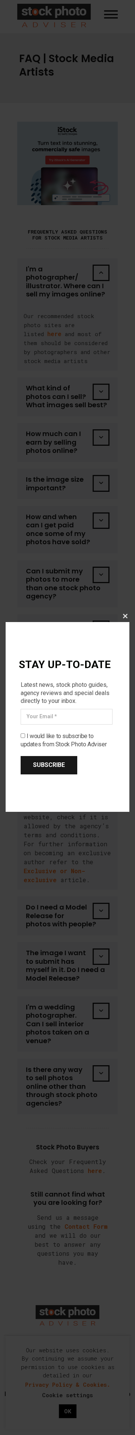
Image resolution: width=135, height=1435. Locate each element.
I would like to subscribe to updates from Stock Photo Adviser (63, 740)
